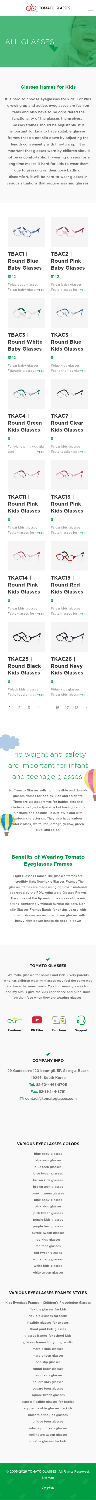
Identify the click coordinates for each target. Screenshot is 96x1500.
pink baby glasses (48, 1200)
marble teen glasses (48, 1355)
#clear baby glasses (23, 289)
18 (77, 708)
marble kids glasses (48, 1349)
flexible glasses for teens (48, 1316)
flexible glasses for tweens (48, 1322)
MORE (41, 290)
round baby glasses (48, 1369)
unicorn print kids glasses (48, 1415)
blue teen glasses (48, 1167)
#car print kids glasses (68, 370)
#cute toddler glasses (67, 451)
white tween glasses (48, 1272)
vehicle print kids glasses (48, 1428)
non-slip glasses (48, 1362)
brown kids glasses (48, 1180)
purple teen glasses (48, 1226)
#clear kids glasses (65, 446)
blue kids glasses (48, 1160)
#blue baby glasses (23, 284)
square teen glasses (48, 1388)
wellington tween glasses (48, 1434)
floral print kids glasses (48, 1329)
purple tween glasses (48, 1233)
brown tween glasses (48, 1193)
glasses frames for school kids (48, 1335)
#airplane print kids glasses (26, 449)
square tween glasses (48, 1395)
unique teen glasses (48, 1421)
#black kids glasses (23, 689)
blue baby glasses (48, 1153)
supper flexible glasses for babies (48, 1401)
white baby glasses (48, 1259)
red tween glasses (48, 1253)
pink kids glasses (48, 1206)
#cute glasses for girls (68, 289)
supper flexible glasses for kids (48, 1408)
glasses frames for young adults (48, 1342)
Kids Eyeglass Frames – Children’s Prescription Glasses (48, 1302)
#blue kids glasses (65, 365)
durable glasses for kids (48, 1441)
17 (67, 708)
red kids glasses (48, 1239)
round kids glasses (48, 1375)
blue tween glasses (48, 1173)
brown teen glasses (48, 1186)
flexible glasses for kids (48, 1309)
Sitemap (48, 1478)
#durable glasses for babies (26, 373)
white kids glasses (48, 1266)
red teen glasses (48, 1246)
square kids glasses (48, 1382)
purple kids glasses (48, 1219)
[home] (48, 8)
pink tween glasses (48, 1213)
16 (58, 708)
